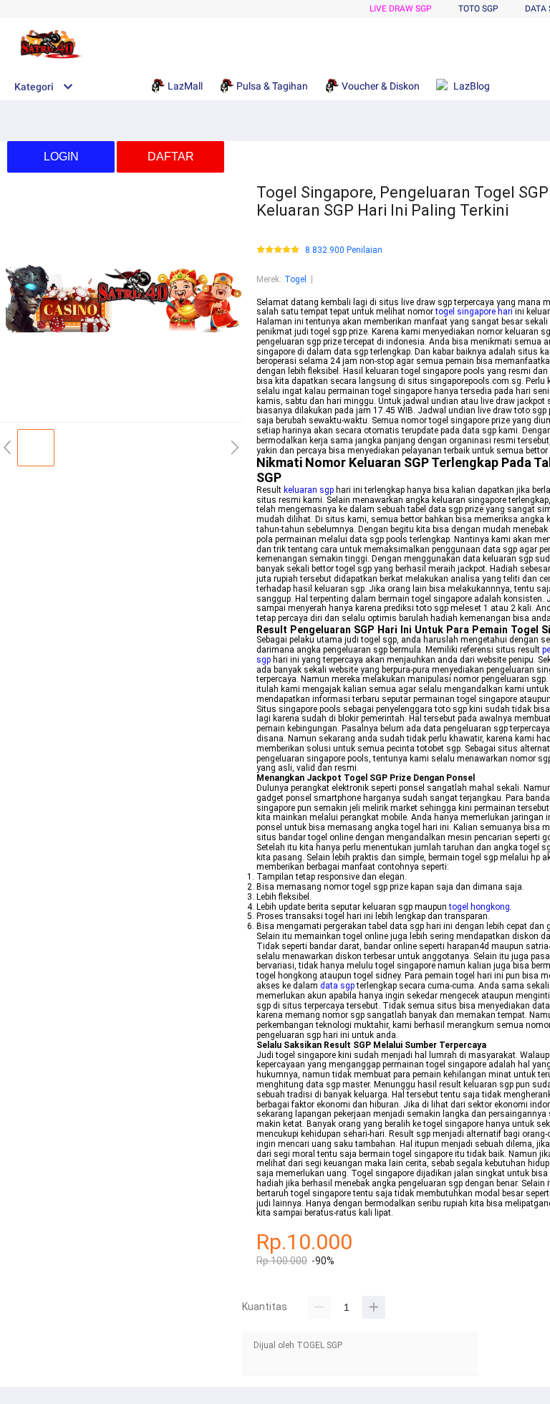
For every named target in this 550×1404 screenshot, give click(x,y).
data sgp (337, 986)
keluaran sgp (309, 490)
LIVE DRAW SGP (401, 9)
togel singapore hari (474, 312)
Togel (295, 279)
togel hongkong (479, 907)
